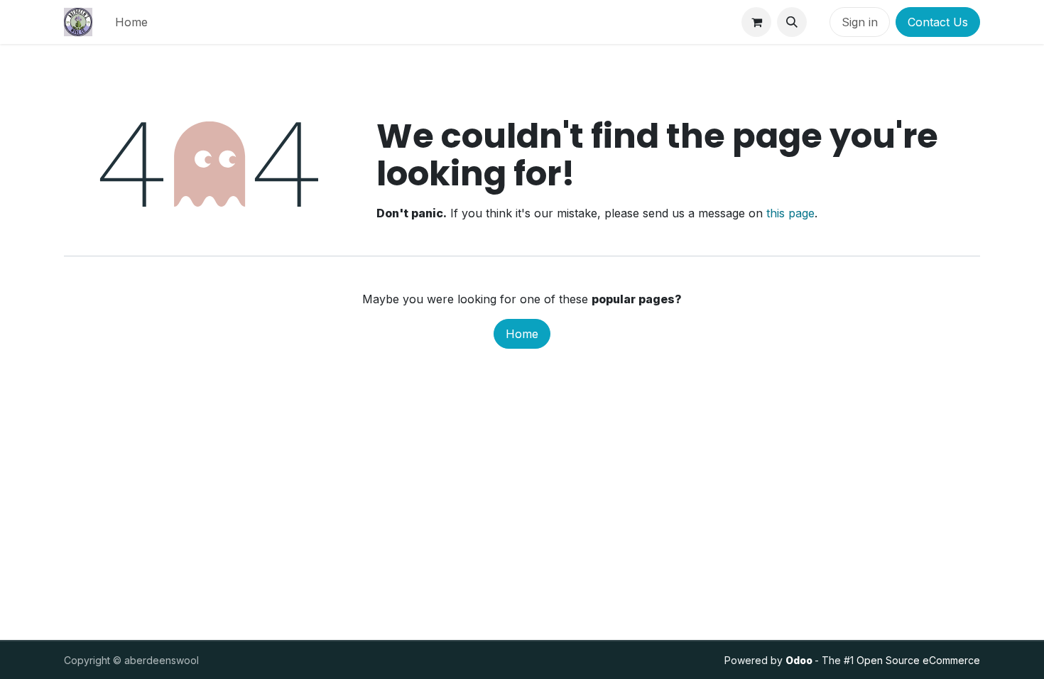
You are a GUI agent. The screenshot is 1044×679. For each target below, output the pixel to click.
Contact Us (938, 22)
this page (790, 213)
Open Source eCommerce (918, 660)
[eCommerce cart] (756, 22)
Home (522, 334)
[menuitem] (131, 22)
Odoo (800, 660)
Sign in (860, 22)
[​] (818, 22)
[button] (792, 22)
